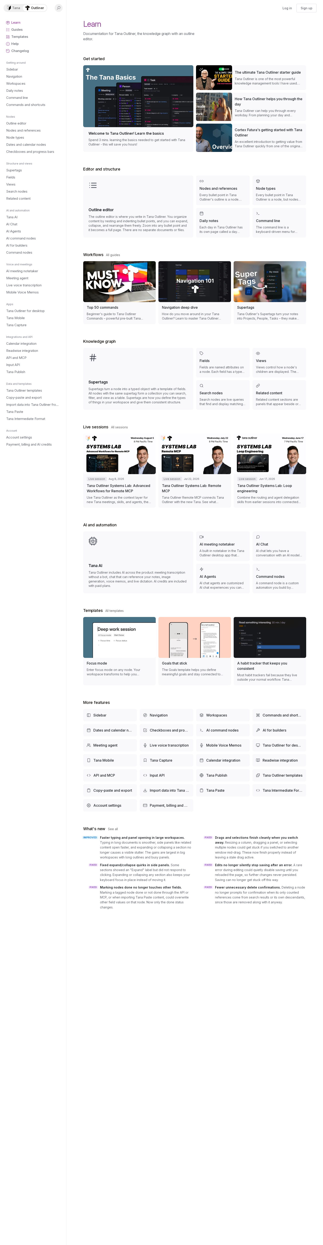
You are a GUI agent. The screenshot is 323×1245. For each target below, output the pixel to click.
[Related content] (279, 395)
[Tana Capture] (166, 760)
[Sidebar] (110, 715)
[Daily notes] (223, 223)
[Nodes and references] (223, 190)
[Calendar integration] (223, 760)
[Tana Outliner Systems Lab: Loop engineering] (270, 470)
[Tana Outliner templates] (279, 775)
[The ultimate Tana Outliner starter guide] (251, 77)
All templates (114, 611)
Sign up (306, 8)
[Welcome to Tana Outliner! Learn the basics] (138, 108)
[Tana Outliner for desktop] (279, 745)
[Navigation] (166, 715)
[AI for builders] (279, 730)
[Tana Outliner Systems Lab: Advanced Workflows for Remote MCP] (119, 470)
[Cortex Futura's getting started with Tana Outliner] (251, 138)
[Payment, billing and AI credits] (166, 805)
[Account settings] (110, 805)
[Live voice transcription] (166, 745)
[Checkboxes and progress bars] (166, 730)
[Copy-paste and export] (110, 790)
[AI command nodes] (223, 730)
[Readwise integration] (279, 760)
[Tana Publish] (223, 775)
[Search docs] (59, 8)
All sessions (119, 427)
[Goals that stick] (194, 651)
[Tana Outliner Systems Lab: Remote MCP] (194, 470)
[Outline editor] (138, 207)
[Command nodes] (279, 578)
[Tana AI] (138, 562)
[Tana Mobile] (110, 760)
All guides (113, 255)
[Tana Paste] (223, 790)
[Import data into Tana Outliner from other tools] (166, 790)
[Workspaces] (223, 715)
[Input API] (166, 775)
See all (113, 829)
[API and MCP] (110, 775)
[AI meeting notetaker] (223, 546)
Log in (287, 8)
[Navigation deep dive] (194, 292)
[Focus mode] (119, 651)
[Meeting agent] (110, 745)
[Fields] (223, 362)
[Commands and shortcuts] (279, 715)
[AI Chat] (279, 546)
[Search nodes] (223, 395)
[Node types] (279, 190)
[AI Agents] (223, 578)
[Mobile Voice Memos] (223, 745)
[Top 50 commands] (119, 292)
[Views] (279, 362)
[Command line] (279, 223)
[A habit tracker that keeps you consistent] (270, 651)
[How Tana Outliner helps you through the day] (251, 107)
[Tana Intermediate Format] (279, 790)
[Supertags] (270, 292)
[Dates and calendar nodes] (110, 730)
